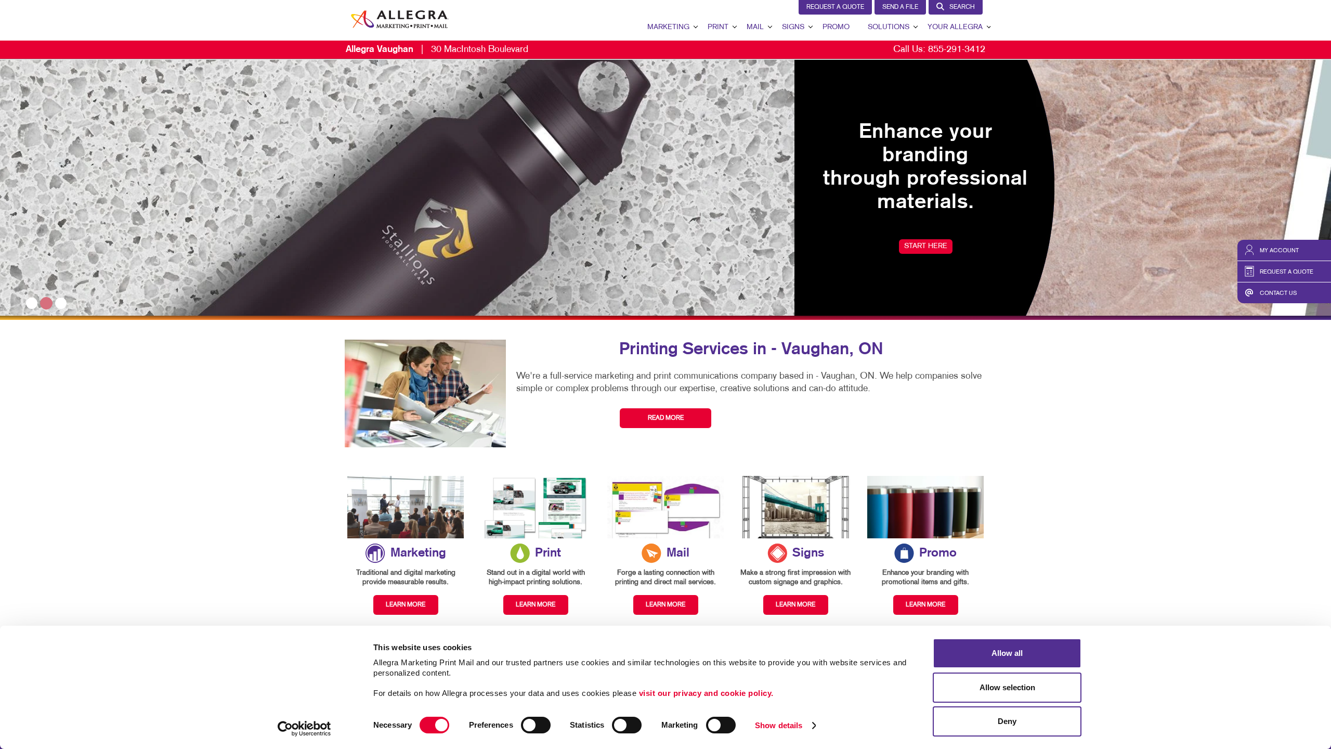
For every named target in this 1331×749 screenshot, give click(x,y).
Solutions (888, 27)
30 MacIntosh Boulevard (437, 49)
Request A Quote (835, 7)
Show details (778, 725)
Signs (793, 27)
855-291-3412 (956, 49)
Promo (836, 27)
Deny (1007, 721)
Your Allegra (955, 27)
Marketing (668, 27)
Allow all (1007, 653)
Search (962, 7)
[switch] (536, 725)
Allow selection (1007, 687)
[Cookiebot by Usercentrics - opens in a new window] (304, 729)
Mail (755, 27)
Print (718, 27)
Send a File (900, 7)
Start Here (131, 246)
